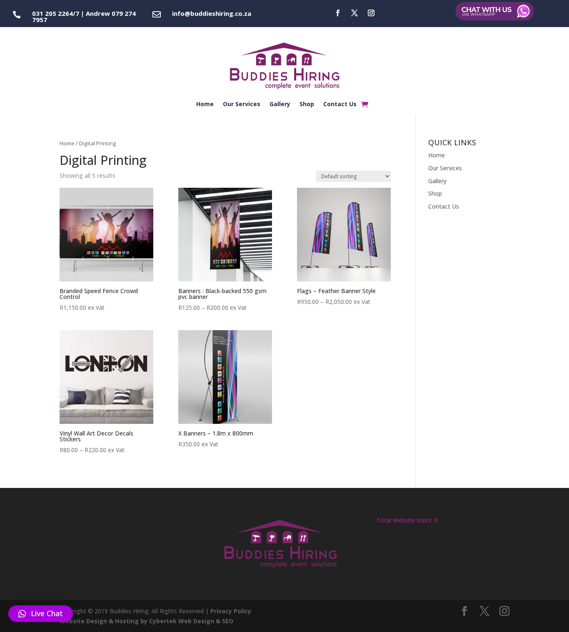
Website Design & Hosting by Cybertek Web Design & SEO (146, 621)
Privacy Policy (230, 611)
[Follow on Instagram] (371, 13)
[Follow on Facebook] (337, 13)
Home (205, 104)
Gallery (280, 104)
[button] (40, 613)
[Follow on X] (354, 13)
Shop (306, 104)
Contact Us (340, 104)
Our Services (241, 104)
